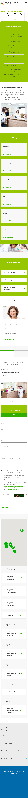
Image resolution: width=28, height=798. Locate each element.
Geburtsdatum (4, 446)
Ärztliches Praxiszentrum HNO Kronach (13, 673)
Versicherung (4, 450)
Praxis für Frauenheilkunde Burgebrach (12, 710)
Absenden (6, 507)
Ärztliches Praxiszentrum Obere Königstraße (14, 603)
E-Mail (15, 415)
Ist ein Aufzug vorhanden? (11, 280)
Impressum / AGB (14, 776)
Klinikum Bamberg (6, 736)
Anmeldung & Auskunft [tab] (7, 354)
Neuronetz (10, 615)
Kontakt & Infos (11, 339)
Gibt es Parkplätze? (9, 272)
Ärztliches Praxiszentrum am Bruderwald (13, 577)
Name (2, 423)
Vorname (3, 429)
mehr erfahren (9, 154)
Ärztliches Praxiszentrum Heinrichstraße (12, 590)
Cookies (14, 778)
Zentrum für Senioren (7, 743)
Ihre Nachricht (4, 464)
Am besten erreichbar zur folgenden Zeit (10, 458)
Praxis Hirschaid (12, 692)
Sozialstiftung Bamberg (7, 758)
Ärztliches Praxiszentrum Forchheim (11, 633)
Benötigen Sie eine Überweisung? (9, 288)
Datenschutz (14, 773)
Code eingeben (5, 494)
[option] (14, 324)
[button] (10, 545)
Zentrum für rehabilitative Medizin (10, 751)
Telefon (3, 440)
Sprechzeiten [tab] (21, 354)
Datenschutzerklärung (13, 489)
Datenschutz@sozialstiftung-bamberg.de (14, 486)
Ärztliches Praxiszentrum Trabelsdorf (11, 653)
